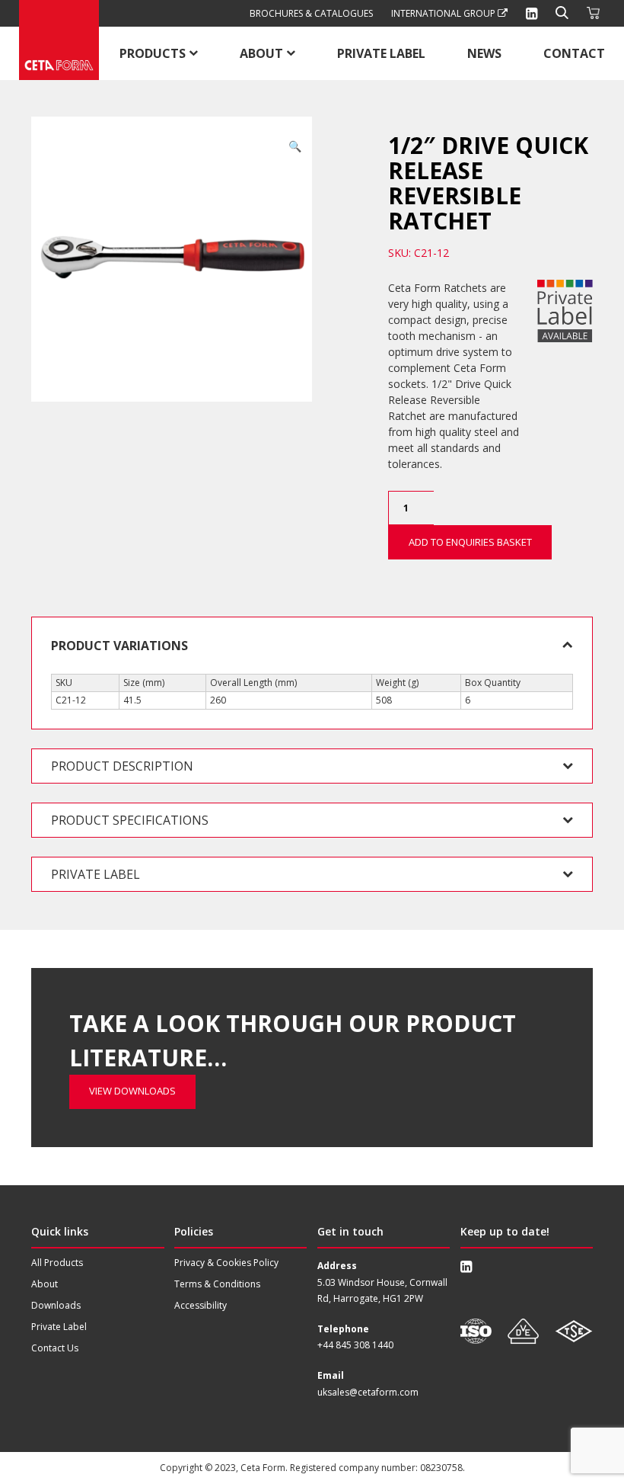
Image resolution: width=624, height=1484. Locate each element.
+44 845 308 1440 (355, 1344)
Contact (574, 53)
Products (152, 53)
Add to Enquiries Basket (470, 542)
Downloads (56, 1305)
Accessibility (200, 1305)
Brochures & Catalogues (311, 13)
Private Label (381, 53)
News (484, 53)
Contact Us (54, 1347)
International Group (444, 13)
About (261, 53)
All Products (57, 1262)
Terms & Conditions (217, 1283)
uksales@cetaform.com (368, 1392)
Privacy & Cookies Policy (226, 1262)
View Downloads (132, 1091)
